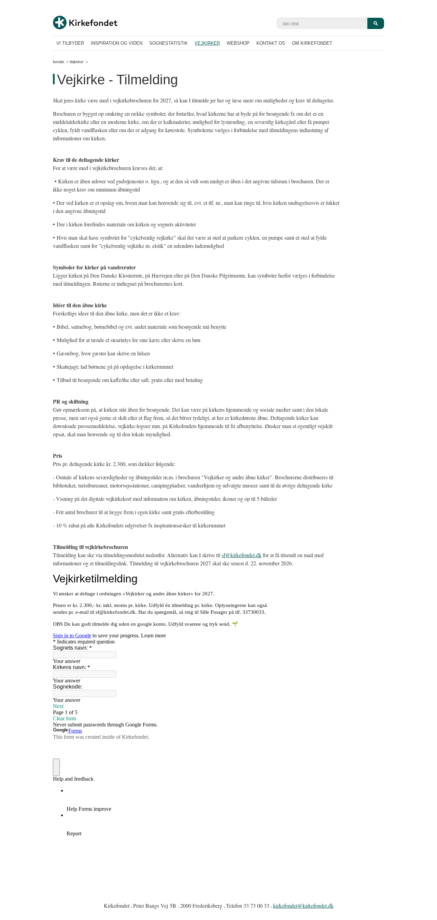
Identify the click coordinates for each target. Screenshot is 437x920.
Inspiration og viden (116, 43)
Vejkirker (207, 43)
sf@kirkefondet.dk (242, 554)
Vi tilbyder (70, 43)
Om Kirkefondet (312, 43)
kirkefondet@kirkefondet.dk (303, 905)
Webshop (238, 43)
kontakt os (270, 43)
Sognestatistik (168, 43)
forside (58, 62)
